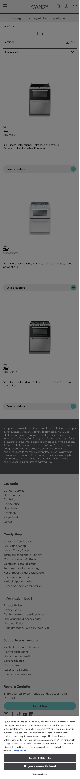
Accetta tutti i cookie (38, 758)
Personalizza (38, 774)
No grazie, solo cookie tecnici (39, 766)
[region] (38, 747)
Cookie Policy (31, 750)
